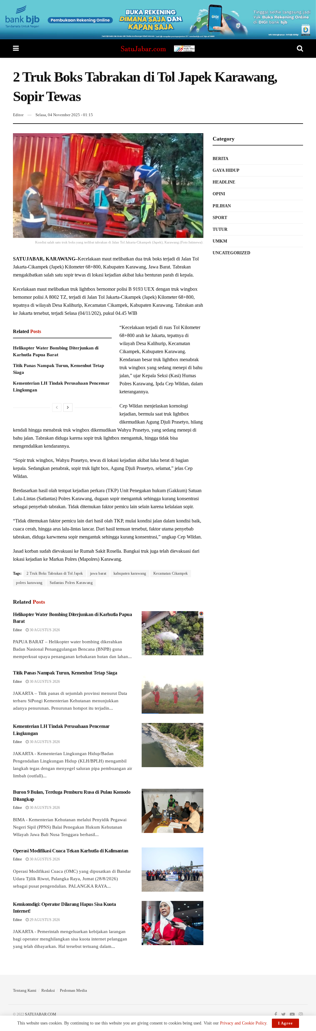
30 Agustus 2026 (44, 630)
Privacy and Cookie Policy (243, 1023)
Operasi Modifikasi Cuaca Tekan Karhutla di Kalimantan (70, 850)
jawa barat (98, 573)
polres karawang (29, 583)
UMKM (220, 241)
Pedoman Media (73, 990)
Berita (220, 158)
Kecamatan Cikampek (170, 573)
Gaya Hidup (226, 170)
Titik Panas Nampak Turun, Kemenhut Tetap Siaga (65, 672)
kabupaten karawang (130, 573)
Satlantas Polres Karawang (71, 583)
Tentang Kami (24, 990)
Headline (224, 182)
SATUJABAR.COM (40, 1014)
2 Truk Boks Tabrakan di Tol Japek (55, 573)
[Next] (68, 407)
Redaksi (48, 990)
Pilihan (222, 206)
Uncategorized (231, 253)
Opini (219, 194)
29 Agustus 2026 (44, 920)
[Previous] (56, 407)
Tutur (220, 229)
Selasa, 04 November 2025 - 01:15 (64, 114)
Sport (220, 217)
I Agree (285, 1023)
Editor (18, 114)
